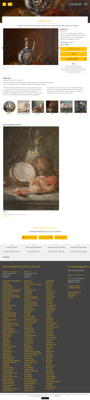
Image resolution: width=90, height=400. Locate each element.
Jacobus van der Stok (8, 380)
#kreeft (69, 72)
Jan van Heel (49, 332)
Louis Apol (5, 282)
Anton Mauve (6, 344)
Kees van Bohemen (51, 305)
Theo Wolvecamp (51, 387)
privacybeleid (51, 396)
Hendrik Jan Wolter (29, 387)
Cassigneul (49, 312)
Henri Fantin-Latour (29, 309)
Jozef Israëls (6, 304)
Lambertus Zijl (28, 389)
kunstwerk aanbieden (74, 287)
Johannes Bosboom (8, 286)
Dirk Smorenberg (29, 367)
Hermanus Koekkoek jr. (9, 330)
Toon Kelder (27, 337)
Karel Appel (49, 288)
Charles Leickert (7, 335)
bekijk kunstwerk (7, 216)
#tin (79, 72)
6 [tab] (30, 66)
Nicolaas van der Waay (30, 381)
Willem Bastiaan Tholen (30, 371)
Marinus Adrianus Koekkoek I (10, 332)
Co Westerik (49, 383)
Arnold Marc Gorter (29, 316)
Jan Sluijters (27, 365)
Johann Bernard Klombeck (10, 319)
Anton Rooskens (50, 365)
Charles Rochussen (8, 351)
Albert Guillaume (29, 318)
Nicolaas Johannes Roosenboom (11, 360)
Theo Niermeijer (28, 348)
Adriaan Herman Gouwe (52, 326)
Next (59, 48)
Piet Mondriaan (28, 346)
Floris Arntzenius (28, 282)
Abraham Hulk (7, 300)
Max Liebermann (28, 341)
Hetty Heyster (28, 327)
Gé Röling (48, 364)
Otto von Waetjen (51, 376)
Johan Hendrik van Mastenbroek (33, 353)
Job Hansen (49, 330)
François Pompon (29, 358)
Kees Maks (27, 344)
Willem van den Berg (30, 289)
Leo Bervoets (49, 298)
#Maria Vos (69, 66)
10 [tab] (38, 66)
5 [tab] (28, 66)
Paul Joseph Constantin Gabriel (11, 296)
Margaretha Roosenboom (9, 362)
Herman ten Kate (7, 309)
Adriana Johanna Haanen (30, 319)
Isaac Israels (27, 334)
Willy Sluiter (27, 364)
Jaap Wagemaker (50, 378)
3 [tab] (24, 66)
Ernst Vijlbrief (49, 371)
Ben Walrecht (49, 380)
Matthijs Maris (6, 341)
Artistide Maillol (28, 342)
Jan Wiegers (49, 385)
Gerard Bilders (7, 284)
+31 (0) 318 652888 (74, 49)
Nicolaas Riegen (7, 350)
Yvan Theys (49, 369)
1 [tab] (20, 66)
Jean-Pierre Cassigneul (30, 302)
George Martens (50, 351)
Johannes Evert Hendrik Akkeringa (12, 281)
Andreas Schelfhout (8, 367)
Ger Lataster (49, 348)
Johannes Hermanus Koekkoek (11, 325)
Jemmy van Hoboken (51, 337)
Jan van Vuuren (50, 374)
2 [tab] (22, 66)
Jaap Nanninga (50, 357)
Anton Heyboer (50, 335)
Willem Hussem (50, 339)
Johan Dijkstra (49, 318)
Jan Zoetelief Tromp (8, 390)
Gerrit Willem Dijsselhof (30, 305)
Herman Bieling (28, 291)
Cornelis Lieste (7, 337)
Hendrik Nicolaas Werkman (53, 381)
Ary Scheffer (6, 365)
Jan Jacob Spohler (7, 374)
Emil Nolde (49, 358)
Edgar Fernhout (28, 311)
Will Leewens (49, 346)
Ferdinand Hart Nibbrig (30, 321)
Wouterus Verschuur (8, 383)
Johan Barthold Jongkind (9, 305)
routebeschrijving (61, 237)
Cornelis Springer (7, 378)
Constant (48, 314)
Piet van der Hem (29, 330)
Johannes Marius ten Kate (9, 312)
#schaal (74, 72)
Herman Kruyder (28, 339)
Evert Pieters (27, 357)
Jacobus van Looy (29, 350)
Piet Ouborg (49, 360)
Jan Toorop (27, 373)
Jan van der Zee (50, 388)
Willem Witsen (28, 385)
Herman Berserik (50, 296)
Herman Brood (50, 311)
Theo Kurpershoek (51, 344)
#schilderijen (77, 66)
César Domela (49, 321)
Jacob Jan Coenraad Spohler (10, 376)
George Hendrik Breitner (31, 298)
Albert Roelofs (7, 353)
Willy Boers (49, 302)
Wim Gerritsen (50, 325)
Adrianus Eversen (7, 293)
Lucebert (48, 349)
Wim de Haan (49, 328)
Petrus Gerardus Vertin (9, 385)
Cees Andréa (49, 282)
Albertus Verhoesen (8, 381)
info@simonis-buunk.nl (74, 282)
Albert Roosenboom (8, 358)
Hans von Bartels (50, 291)
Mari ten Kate (6, 311)
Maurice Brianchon (51, 309)
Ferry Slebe (49, 367)
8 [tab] (34, 66)
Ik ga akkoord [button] (45, 398)
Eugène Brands (50, 307)
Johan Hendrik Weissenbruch (10, 389)
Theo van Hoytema (29, 332)
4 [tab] (26, 66)
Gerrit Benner (49, 295)
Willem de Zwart (29, 390)
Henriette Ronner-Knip (9, 357)
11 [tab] (40, 66)
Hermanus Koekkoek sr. (9, 328)
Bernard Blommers (8, 288)
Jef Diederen (49, 319)
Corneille (48, 316)
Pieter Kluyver (6, 321)
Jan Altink (48, 286)
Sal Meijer (48, 353)
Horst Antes (49, 284)
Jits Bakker (27, 288)
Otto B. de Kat (50, 342)
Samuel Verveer (7, 387)
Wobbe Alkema (50, 280)
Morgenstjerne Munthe (30, 355)
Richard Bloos (28, 293)
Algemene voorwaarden (74, 292)
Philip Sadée (6, 364)
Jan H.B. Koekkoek (7, 327)
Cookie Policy (71, 295)
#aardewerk (81, 69)
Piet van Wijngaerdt (29, 383)
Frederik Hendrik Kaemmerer (32, 351)
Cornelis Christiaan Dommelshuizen (12, 289)
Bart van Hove (6, 298)
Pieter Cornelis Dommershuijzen (11, 291)
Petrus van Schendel (8, 369)
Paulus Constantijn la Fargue (10, 295)
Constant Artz (28, 281)
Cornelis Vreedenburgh (30, 380)
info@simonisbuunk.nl (30, 237)
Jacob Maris (6, 339)
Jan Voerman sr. (28, 378)
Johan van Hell (28, 325)
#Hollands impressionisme (69, 69)
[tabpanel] (30, 63)
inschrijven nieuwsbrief (74, 286)
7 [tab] (32, 66)
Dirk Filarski (27, 312)
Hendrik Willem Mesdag (9, 346)
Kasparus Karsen (7, 307)
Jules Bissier (49, 300)
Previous (2, 48)
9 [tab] (36, 66)
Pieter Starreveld (29, 369)
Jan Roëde (48, 362)
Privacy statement (73, 294)
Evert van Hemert (29, 323)
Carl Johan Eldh (28, 307)
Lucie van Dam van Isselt (31, 304)
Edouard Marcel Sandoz (30, 362)
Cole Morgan (49, 355)
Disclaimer (70, 297)
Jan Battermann (50, 293)
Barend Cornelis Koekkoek (10, 323)
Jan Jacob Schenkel (8, 371)
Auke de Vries (49, 373)
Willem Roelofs (7, 355)
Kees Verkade (28, 374)
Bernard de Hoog (29, 328)
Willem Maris (6, 342)
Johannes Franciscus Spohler (10, 373)
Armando (48, 289)
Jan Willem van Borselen (31, 296)
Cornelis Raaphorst (29, 360)
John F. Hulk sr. (7, 302)
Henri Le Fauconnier (51, 323)
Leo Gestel (27, 314)
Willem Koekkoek (7, 334)
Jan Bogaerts (27, 295)
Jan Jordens (49, 341)
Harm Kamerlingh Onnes (31, 335)
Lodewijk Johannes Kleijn (9, 314)
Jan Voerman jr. (28, 376)
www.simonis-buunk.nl (74, 280)
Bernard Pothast (7, 348)
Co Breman (27, 300)
